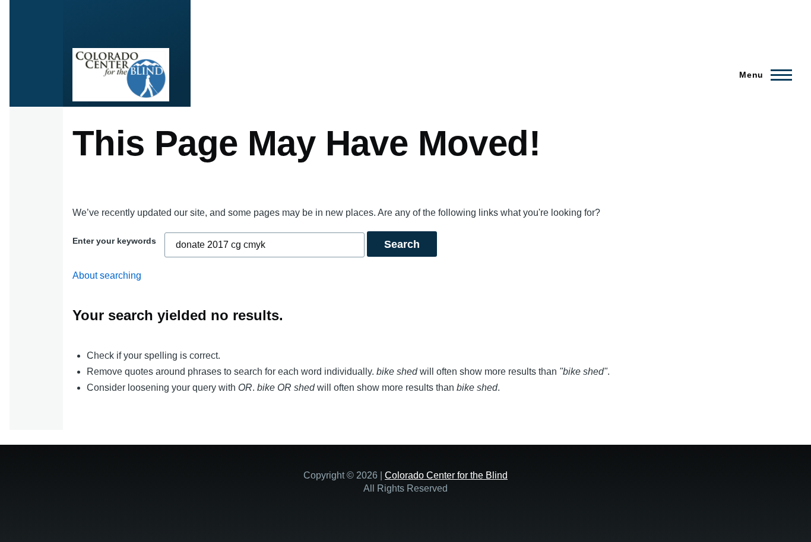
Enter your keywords (114, 241)
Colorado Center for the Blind (446, 475)
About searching (106, 275)
